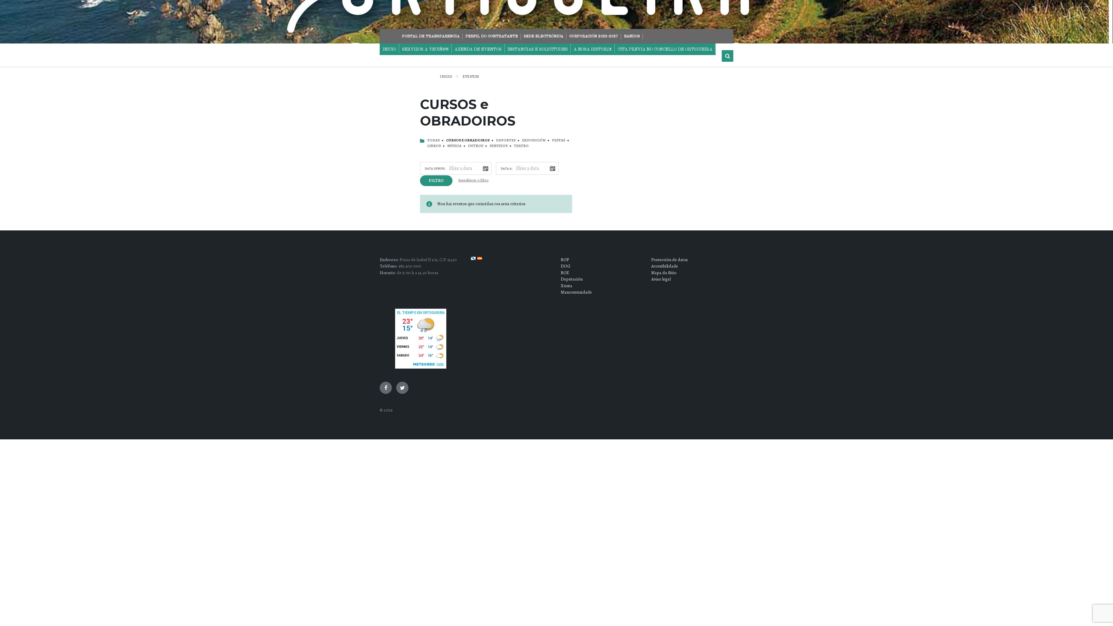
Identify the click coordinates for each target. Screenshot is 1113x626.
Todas (433, 140)
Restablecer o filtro (473, 180)
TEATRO (521, 145)
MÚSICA (454, 145)
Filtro (436, 180)
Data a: (506, 168)
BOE (565, 273)
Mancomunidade (576, 292)
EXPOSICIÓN (533, 140)
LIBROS (434, 145)
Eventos (471, 76)
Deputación (572, 279)
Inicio (446, 76)
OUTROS (475, 145)
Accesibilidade (664, 266)
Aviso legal (661, 279)
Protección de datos (669, 260)
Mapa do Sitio (663, 273)
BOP (565, 260)
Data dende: (435, 168)
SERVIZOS (499, 145)
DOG (565, 266)
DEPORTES (506, 140)
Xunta (566, 286)
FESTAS (558, 140)
